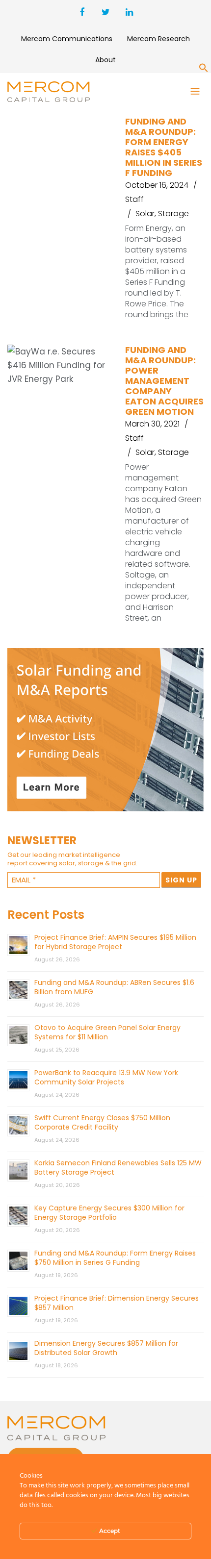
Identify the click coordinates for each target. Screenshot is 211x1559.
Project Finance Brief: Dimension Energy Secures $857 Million (116, 1302)
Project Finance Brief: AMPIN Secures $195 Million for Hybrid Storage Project (115, 942)
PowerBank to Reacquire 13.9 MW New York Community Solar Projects (106, 1077)
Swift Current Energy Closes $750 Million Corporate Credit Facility (102, 1122)
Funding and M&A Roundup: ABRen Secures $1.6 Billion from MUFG (114, 987)
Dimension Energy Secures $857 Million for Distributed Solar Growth (106, 1348)
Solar (145, 213)
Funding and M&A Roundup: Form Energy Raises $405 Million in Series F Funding (163, 147)
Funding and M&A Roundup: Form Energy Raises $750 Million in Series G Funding (115, 1257)
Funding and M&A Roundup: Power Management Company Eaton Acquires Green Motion (164, 381)
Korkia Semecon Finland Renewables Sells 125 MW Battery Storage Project (118, 1167)
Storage (173, 213)
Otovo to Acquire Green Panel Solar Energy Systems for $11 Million (107, 1032)
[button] (204, 69)
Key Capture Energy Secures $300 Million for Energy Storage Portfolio (109, 1212)
